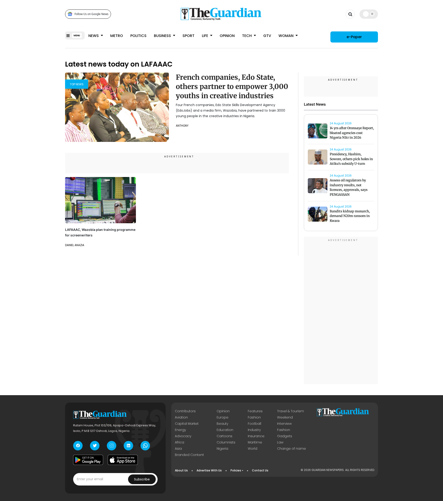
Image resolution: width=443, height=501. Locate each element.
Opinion (227, 35)
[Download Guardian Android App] (88, 460)
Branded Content (189, 454)
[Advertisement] (341, 311)
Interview (284, 423)
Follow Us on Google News (91, 14)
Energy (180, 430)
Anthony (182, 126)
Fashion (254, 417)
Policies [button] (235, 470)
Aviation (181, 417)
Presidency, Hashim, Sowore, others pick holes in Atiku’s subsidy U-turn (351, 159)
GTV (267, 35)
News (94, 35)
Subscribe (142, 479)
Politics (138, 35)
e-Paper (354, 37)
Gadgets (284, 436)
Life (205, 35)
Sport (189, 35)
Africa (179, 442)
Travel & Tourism (290, 411)
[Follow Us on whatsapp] (145, 445)
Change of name (291, 448)
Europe (222, 417)
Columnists (226, 442)
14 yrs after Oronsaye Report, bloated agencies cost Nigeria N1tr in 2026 (352, 133)
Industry (254, 430)
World (252, 448)
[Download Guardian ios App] (123, 460)
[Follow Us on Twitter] (94, 445)
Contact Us (260, 470)
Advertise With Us (209, 470)
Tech (247, 35)
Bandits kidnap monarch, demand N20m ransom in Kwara (350, 216)
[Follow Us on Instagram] (111, 445)
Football (254, 423)
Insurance (256, 436)
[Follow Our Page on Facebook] (78, 445)
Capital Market (187, 423)
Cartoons (224, 436)
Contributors (185, 411)
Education (225, 430)
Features (255, 411)
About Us (181, 470)
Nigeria (222, 448)
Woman (286, 35)
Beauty (222, 423)
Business (163, 35)
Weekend (285, 417)
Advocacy (183, 436)
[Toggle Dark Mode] (369, 13)
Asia (178, 448)
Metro (116, 35)
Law (280, 442)
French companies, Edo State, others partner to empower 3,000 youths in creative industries (232, 86)
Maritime (255, 442)
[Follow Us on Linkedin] (128, 445)
